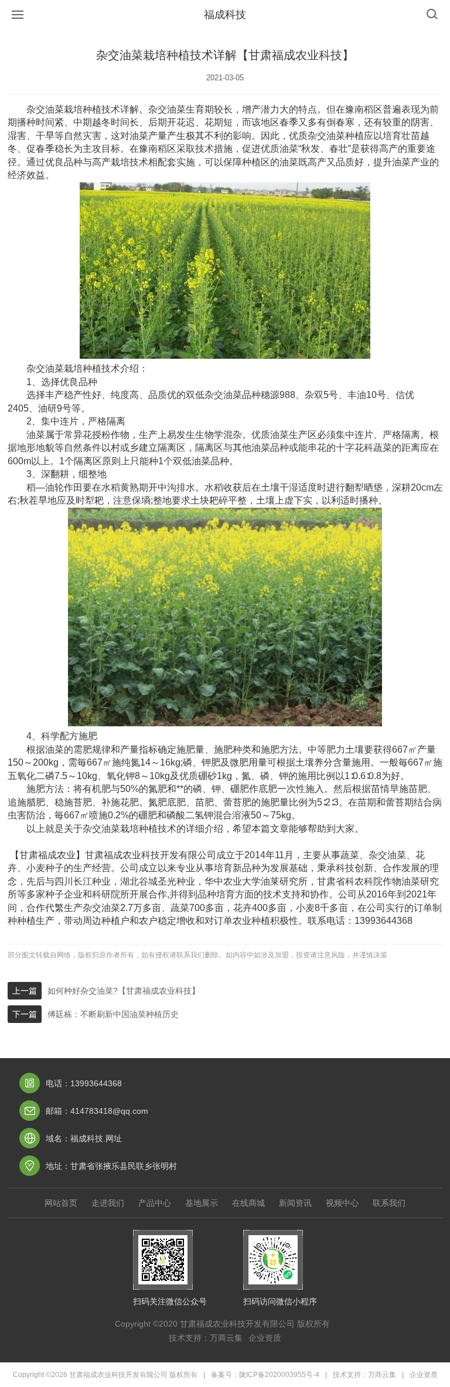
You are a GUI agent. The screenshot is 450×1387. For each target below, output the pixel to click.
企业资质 (264, 1337)
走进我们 (107, 1203)
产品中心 (154, 1203)
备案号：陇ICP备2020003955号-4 (265, 1375)
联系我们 (389, 1203)
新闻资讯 (295, 1203)
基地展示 (201, 1203)
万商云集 (226, 1337)
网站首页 (61, 1203)
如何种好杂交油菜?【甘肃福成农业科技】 (123, 990)
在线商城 (248, 1203)
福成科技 (225, 15)
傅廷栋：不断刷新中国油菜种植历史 (113, 1014)
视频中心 (342, 1203)
